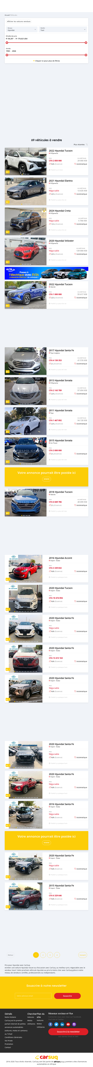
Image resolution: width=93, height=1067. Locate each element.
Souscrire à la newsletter (68, 1031)
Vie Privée (9, 1041)
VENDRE (46, 479)
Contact (8, 1047)
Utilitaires (31, 1024)
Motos (29, 1020)
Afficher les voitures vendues (19, 21)
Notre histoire (10, 1017)
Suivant (83, 955)
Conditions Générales (13, 1037)
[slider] (7, 42)
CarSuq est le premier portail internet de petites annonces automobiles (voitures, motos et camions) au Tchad (16, 1027)
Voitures (30, 1017)
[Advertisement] (46, 84)
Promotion (9, 1044)
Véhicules (14, 15)
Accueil (7, 15)
